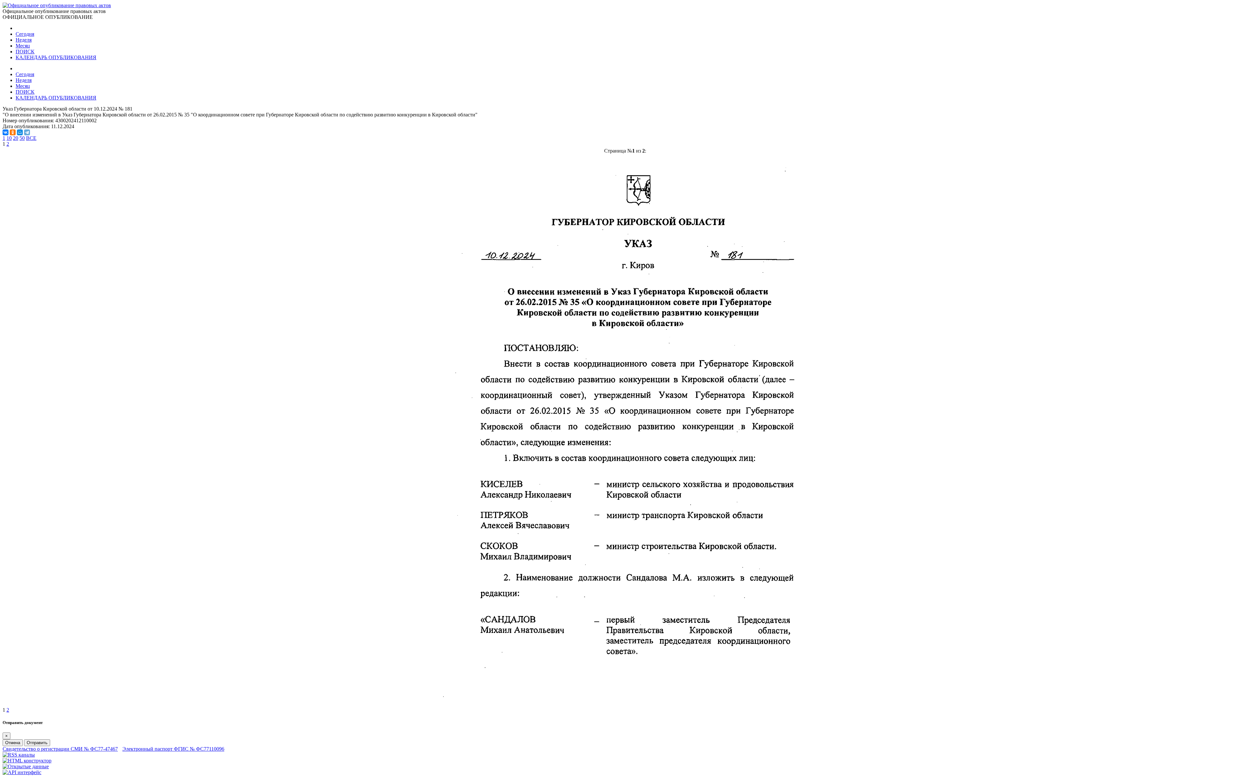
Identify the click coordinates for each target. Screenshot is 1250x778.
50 (22, 138)
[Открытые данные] (26, 766)
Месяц (23, 45)
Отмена (12, 742)
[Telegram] (27, 132)
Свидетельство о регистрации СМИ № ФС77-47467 (60, 749)
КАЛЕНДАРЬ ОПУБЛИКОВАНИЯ (56, 57)
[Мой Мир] (20, 132)
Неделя (24, 40)
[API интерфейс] (22, 772)
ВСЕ (31, 138)
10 (9, 138)
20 (15, 138)
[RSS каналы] (19, 755)
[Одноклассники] (13, 132)
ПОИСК (25, 51)
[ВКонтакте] (5, 132)
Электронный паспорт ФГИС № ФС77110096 (173, 749)
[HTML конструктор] (27, 760)
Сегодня (25, 34)
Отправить (37, 742)
